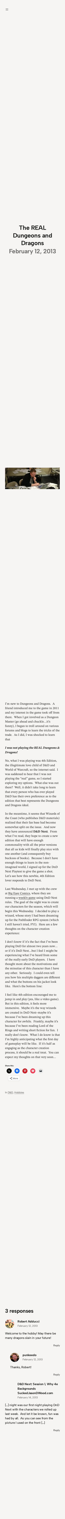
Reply (56, 1345)
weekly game (26, 897)
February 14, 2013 (28, 1397)
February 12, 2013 (28, 1325)
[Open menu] (7, 9)
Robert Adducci (29, 1321)
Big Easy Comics (19, 893)
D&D (10, 1092)
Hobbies (19, 1092)
